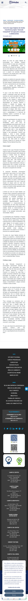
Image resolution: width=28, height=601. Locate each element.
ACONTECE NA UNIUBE (14, 372)
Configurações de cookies (14, 587)
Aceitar (14, 591)
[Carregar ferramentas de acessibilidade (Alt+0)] (26, 389)
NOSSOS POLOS (14, 365)
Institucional (10, 20)
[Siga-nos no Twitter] (7, 429)
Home (4, 20)
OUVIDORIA (14, 393)
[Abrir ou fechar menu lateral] (2, 2)
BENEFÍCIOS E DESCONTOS (14, 367)
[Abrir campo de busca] (25, 2)
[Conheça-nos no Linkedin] (13, 429)
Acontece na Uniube (18, 20)
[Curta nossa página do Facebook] (4, 429)
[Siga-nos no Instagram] (10, 429)
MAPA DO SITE (14, 375)
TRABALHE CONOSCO (14, 398)
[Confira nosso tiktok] (22, 429)
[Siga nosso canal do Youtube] (16, 429)
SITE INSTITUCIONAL (14, 357)
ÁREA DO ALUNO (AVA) (14, 388)
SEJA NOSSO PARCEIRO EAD (14, 401)
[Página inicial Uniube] (14, 2)
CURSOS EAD (14, 362)
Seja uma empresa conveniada (14, 385)
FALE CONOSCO (14, 390)
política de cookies (18, 570)
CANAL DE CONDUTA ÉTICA (14, 403)
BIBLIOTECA (14, 395)
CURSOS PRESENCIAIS (14, 360)
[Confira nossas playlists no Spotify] (19, 429)
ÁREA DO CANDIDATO (14, 370)
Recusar (14, 595)
